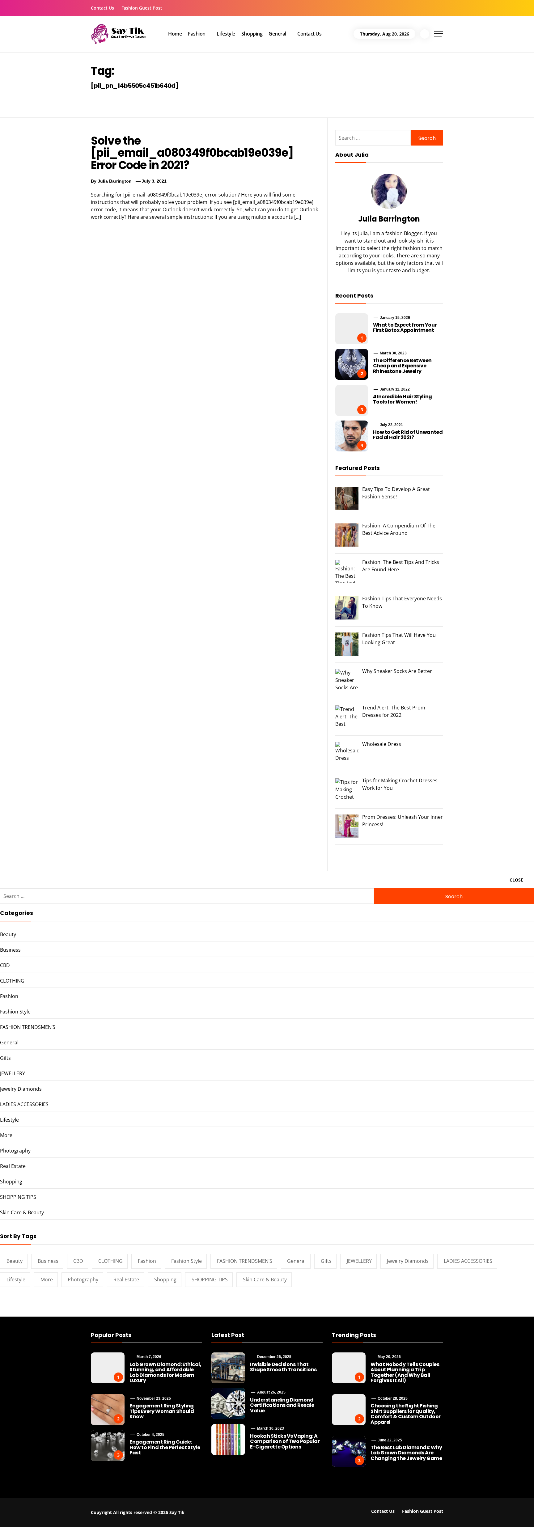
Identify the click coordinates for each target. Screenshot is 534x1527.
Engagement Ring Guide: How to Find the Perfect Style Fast (164, 1447)
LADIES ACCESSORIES (24, 1104)
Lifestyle (226, 33)
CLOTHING (12, 980)
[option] (92, 1513)
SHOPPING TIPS (18, 1197)
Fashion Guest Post (141, 8)
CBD (5, 965)
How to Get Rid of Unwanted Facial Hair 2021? (408, 435)
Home (175, 33)
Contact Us (102, 8)
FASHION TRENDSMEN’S (27, 1027)
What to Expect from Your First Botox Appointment (405, 327)
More (6, 1135)
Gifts (5, 1058)
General (277, 33)
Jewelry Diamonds (21, 1088)
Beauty (8, 934)
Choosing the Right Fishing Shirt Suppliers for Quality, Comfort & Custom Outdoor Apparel (405, 1414)
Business (10, 949)
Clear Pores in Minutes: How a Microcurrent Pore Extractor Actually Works (450, 1513)
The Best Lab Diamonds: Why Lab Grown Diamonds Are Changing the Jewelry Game (406, 1453)
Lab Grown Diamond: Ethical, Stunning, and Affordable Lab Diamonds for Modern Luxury (165, 1372)
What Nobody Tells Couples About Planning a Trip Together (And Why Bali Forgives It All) (405, 1372)
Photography (15, 1150)
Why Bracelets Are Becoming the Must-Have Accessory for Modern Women (220, 1510)
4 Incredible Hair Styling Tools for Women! (402, 399)
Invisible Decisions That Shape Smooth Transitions (283, 1367)
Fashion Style (15, 1011)
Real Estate (13, 1166)
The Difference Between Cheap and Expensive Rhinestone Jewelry (402, 366)
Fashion (197, 33)
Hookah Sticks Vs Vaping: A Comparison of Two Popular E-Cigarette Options (285, 1441)
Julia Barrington (115, 181)
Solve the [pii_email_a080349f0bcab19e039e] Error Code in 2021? (192, 153)
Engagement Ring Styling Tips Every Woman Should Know (161, 1411)
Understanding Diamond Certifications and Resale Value (282, 1405)
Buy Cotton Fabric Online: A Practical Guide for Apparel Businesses (100, 1510)
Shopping (251, 33)
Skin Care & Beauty (22, 1212)
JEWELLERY (12, 1073)
